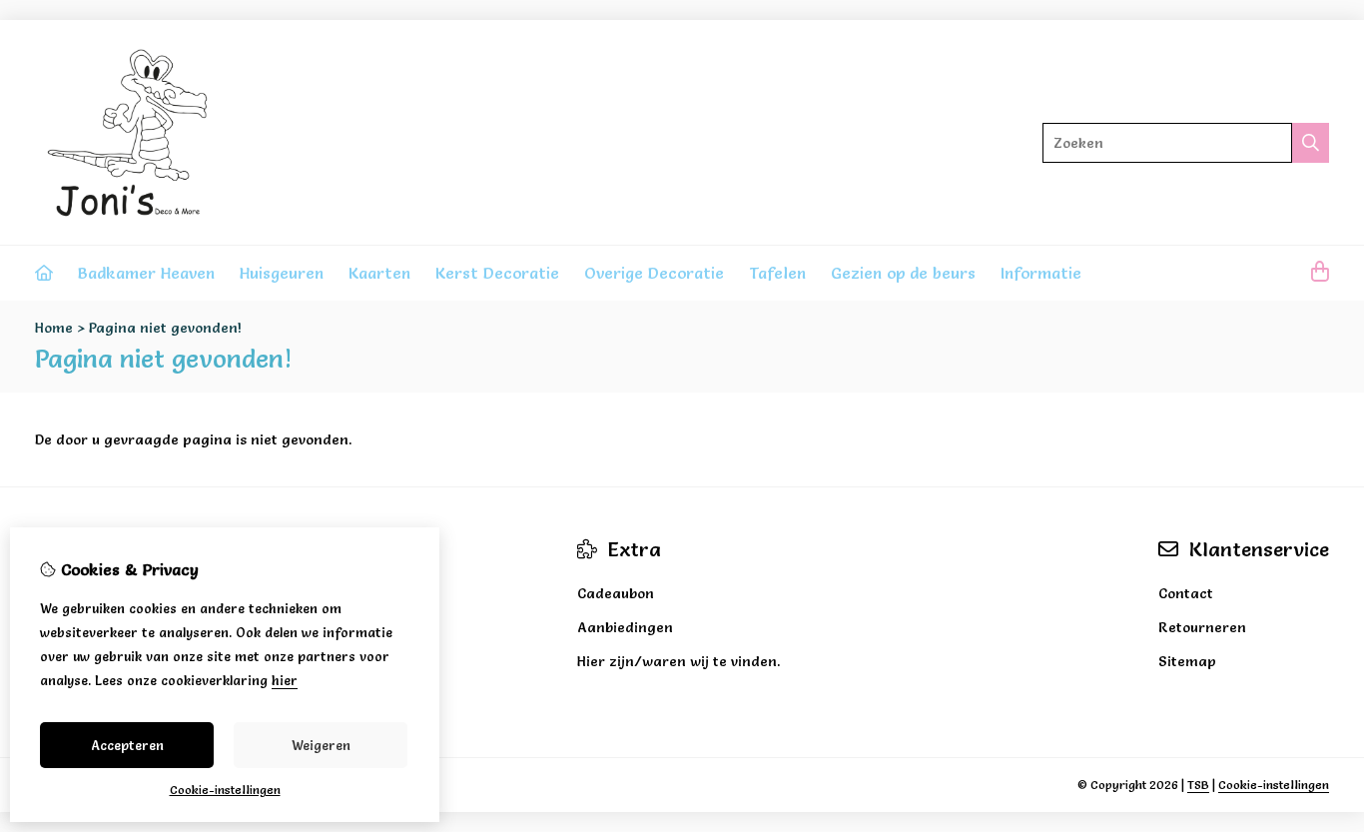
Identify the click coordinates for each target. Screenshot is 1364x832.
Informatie (1041, 273)
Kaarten (379, 273)
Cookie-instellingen (1273, 784)
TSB (1198, 784)
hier (285, 680)
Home (54, 328)
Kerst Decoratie (497, 273)
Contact (1185, 593)
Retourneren (1202, 627)
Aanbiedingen (625, 627)
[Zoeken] (1310, 143)
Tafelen (777, 273)
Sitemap (1187, 661)
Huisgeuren (282, 273)
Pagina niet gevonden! (165, 328)
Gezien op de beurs (903, 273)
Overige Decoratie (654, 273)
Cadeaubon (615, 593)
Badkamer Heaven (146, 273)
